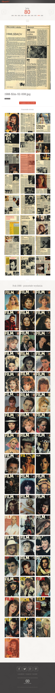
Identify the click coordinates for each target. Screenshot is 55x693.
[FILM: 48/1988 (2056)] (43, 607)
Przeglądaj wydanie (27, 103)
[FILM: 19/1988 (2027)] (12, 423)
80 (27, 11)
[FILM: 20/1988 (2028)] (27, 423)
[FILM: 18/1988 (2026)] (43, 402)
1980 (12, 15)
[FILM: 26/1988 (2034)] (27, 464)
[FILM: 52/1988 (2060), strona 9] (43, 163)
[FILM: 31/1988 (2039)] (12, 504)
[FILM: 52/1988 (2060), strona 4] (12, 143)
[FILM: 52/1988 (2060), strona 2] (27, 122)
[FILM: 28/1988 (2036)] (12, 484)
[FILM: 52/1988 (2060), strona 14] (27, 204)
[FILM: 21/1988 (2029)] (43, 423)
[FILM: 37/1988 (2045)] (12, 545)
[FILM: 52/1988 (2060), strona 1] (12, 122)
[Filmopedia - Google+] (30, 669)
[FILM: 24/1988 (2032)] (43, 443)
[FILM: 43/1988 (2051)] (12, 586)
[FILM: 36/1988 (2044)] (43, 525)
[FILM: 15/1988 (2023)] (43, 382)
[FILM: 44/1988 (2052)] (27, 586)
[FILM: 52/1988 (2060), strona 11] (27, 184)
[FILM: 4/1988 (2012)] (12, 320)
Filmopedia (6, 2)
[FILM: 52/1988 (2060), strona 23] (27, 265)
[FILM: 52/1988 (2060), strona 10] (12, 184)
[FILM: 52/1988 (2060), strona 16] (12, 225)
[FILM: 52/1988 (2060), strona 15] (43, 204)
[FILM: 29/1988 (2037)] (27, 484)
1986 (32, 15)
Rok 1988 (17, 285)
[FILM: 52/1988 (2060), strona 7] (12, 163)
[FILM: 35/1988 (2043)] (27, 525)
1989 (42, 15)
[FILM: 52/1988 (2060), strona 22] (12, 265)
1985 (29, 15)
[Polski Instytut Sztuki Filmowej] (27, 681)
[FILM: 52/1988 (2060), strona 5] (27, 143)
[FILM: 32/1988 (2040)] (27, 504)
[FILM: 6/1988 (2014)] (43, 320)
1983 (22, 15)
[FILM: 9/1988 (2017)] (43, 341)
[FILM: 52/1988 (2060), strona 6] (43, 143)
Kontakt (35, 674)
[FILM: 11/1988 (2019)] (27, 361)
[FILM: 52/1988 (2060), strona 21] (43, 245)
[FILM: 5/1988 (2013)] (27, 320)
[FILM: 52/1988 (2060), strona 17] (27, 225)
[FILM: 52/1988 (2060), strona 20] (27, 245)
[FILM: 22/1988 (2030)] (12, 443)
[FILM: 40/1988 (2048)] (12, 566)
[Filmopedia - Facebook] (19, 669)
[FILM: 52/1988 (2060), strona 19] (12, 245)
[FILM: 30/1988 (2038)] (43, 484)
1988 (39, 15)
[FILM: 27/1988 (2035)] (43, 464)
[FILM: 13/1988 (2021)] (12, 382)
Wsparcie (28, 674)
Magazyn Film (7, 98)
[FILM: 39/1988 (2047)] (43, 545)
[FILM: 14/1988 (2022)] (27, 382)
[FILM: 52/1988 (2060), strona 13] (12, 204)
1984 (25, 15)
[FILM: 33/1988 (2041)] (43, 504)
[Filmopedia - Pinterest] (36, 669)
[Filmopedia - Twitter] (24, 669)
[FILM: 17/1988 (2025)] (27, 402)
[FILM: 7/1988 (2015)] (12, 341)
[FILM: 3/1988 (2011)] (43, 300)
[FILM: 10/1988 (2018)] (12, 361)
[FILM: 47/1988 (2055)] (27, 607)
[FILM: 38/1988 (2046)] (27, 545)
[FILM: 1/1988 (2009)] (12, 300)
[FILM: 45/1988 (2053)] (43, 586)
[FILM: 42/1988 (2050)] (43, 566)
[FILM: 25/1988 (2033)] (12, 464)
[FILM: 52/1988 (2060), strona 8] (27, 163)
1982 (19, 15)
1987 (35, 15)
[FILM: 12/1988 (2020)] (43, 361)
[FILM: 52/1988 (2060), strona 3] (43, 122)
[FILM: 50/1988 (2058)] (27, 627)
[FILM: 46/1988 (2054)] (12, 607)
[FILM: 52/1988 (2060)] (12, 648)
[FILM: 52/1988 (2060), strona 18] (43, 225)
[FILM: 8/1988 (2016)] (27, 341)
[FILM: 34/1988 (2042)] (12, 525)
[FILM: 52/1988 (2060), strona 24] (43, 265)
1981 (16, 15)
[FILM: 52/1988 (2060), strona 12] (43, 184)
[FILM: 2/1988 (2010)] (27, 300)
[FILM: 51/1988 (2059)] (43, 627)
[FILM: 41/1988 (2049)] (27, 566)
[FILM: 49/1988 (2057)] (12, 627)
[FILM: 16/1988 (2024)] (12, 402)
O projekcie (21, 674)
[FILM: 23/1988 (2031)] (27, 443)
